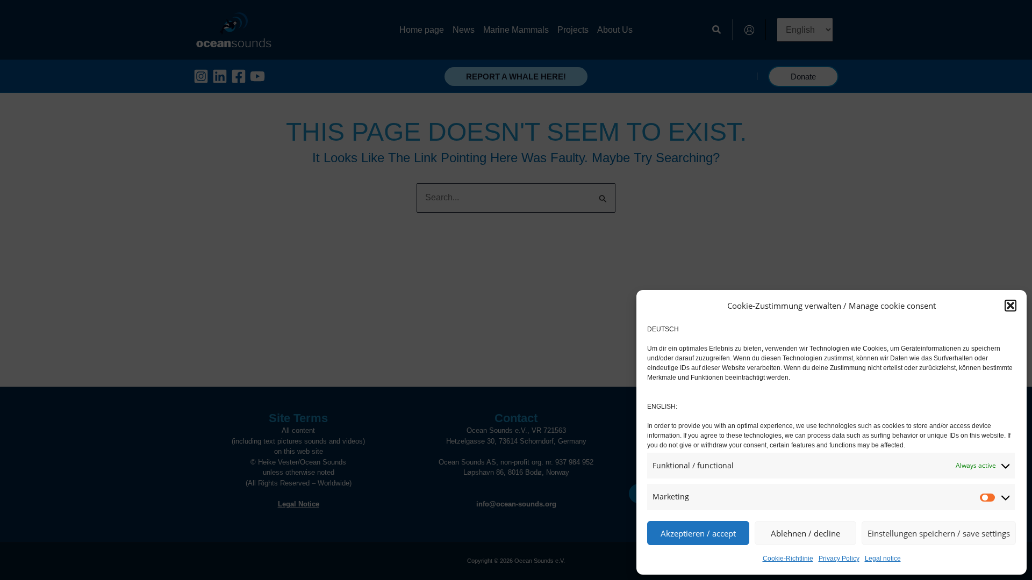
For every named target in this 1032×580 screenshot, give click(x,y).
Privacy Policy (839, 558)
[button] (1010, 305)
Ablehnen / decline (805, 533)
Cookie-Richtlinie (788, 558)
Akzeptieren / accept (698, 533)
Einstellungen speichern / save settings (939, 533)
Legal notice (883, 558)
